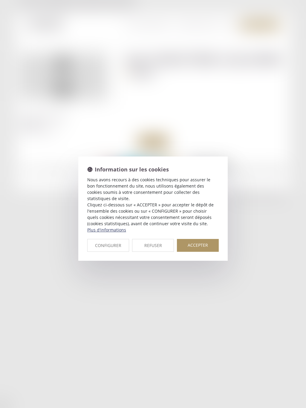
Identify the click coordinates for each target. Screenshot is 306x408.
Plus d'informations (106, 230)
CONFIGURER (108, 245)
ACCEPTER (198, 245)
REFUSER (153, 245)
